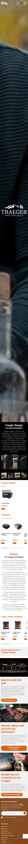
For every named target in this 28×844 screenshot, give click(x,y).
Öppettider (4, 828)
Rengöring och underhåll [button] (12, 794)
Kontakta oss (4, 831)
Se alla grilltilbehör (7, 518)
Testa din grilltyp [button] (9, 700)
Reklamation (4, 837)
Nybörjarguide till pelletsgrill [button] (14, 748)
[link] (21, 3)
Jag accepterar (7, 817)
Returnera (4, 839)
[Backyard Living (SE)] (4, 3)
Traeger (3, 486)
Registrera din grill (6, 833)
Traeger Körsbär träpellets (5, 633)
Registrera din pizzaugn (7, 835)
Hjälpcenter (4, 826)
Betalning (3, 842)
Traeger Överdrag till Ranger (6, 534)
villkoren (13, 817)
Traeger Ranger (5, 503)
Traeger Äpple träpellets (16, 633)
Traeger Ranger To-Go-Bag (17, 534)
